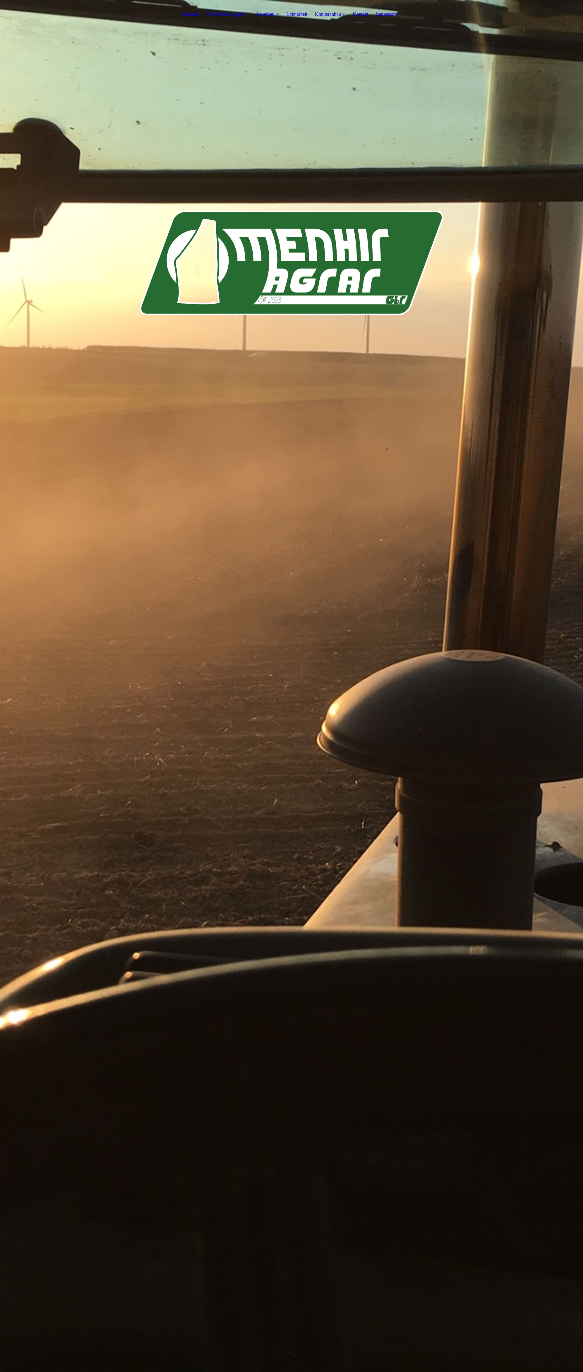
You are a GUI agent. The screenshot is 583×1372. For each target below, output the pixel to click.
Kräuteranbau (328, 14)
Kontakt (360, 14)
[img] (291, 686)
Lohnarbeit (296, 14)
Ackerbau (266, 14)
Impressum (386, 14)
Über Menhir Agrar (225, 14)
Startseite (190, 14)
